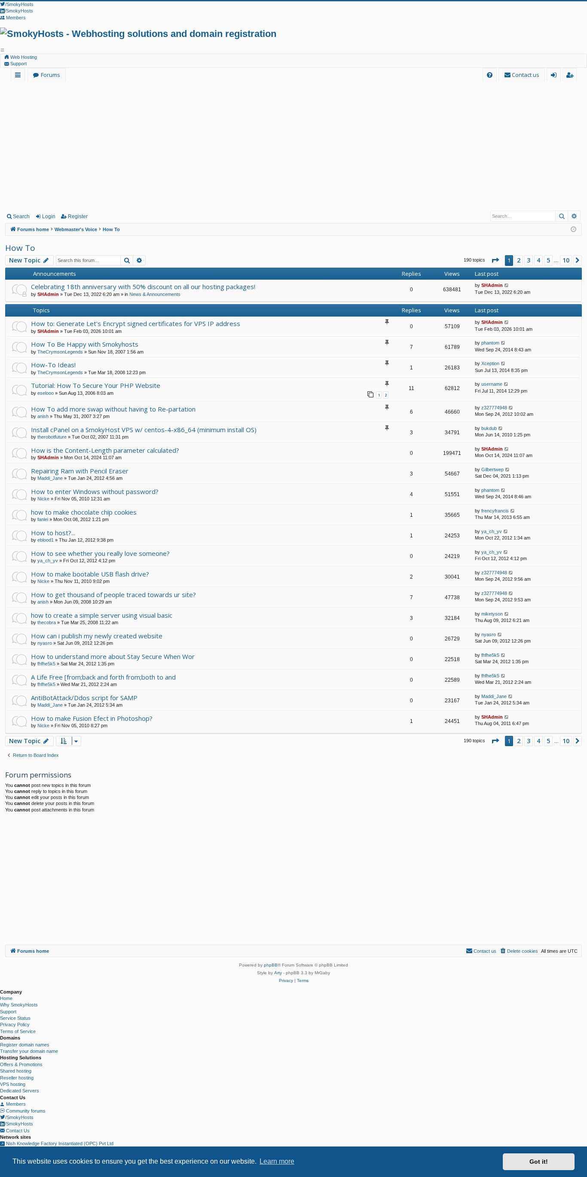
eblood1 (45, 540)
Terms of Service (18, 1031)
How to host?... (53, 532)
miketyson (492, 613)
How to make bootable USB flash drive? (90, 574)
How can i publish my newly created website (96, 635)
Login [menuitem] (555, 76)
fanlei (42, 519)
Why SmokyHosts (19, 1004)
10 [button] (566, 260)
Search (21, 216)
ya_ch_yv (491, 531)
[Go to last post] (507, 285)
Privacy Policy (15, 1024)
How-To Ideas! (53, 364)
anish (43, 416)
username (491, 384)
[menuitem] (489, 75)
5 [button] (548, 260)
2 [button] (518, 260)
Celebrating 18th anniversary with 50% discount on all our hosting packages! (143, 286)
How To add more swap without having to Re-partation (113, 409)
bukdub (489, 428)
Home (6, 998)
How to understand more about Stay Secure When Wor (113, 656)
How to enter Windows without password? (95, 491)
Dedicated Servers (19, 1090)
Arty (278, 972)
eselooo (45, 393)
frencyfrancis (495, 510)
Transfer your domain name (29, 1051)
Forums (50, 75)
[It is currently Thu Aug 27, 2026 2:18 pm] (573, 230)
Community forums (25, 1110)
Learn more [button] (277, 1161)
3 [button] (528, 260)
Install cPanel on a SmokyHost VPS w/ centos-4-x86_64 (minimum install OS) (144, 429)
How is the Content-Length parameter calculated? (105, 450)
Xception (490, 363)
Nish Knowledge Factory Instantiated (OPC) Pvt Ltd (59, 1143)
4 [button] (538, 260)
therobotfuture (52, 436)
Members (15, 1104)
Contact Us (17, 1130)
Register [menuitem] (571, 76)
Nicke (43, 498)
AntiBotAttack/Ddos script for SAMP (84, 697)
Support (18, 63)
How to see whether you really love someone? (100, 553)
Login (48, 216)
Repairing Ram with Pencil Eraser (79, 471)
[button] (495, 260)
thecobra (46, 622)
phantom (490, 342)
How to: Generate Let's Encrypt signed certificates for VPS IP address (135, 323)
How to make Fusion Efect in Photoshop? (92, 718)
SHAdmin (48, 294)
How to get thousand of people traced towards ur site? (113, 594)
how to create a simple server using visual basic (101, 615)
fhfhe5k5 (46, 663)
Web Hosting (23, 57)
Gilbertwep (492, 469)
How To (20, 247)
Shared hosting (15, 1070)
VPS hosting (12, 1084)
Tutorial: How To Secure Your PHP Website (95, 385)
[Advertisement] (293, 145)
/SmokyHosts (19, 1117)
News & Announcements (154, 294)
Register (78, 216)
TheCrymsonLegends (60, 351)
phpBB (271, 965)
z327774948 (494, 407)
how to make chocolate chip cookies (84, 512)
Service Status (15, 1018)
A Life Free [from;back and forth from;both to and (103, 677)
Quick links (19, 76)
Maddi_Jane (50, 478)
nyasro (44, 643)
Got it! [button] (538, 1161)
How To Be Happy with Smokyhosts (84, 344)
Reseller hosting (17, 1077)
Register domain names (24, 1044)
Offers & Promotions (21, 1064)
